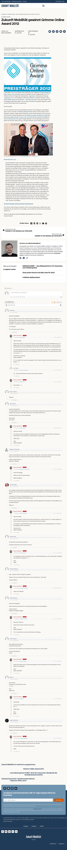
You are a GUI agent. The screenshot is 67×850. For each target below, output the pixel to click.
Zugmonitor (32, 96)
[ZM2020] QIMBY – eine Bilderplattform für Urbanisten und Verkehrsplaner (42, 267)
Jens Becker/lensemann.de (25, 156)
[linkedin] (61, 1)
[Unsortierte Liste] (20, 297)
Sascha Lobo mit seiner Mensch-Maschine (31, 117)
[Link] (24, 297)
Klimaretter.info (13, 118)
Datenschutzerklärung (37, 808)
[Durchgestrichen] (17, 297)
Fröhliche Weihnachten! (31, 277)
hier (21, 811)
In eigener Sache (11, 14)
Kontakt (42, 826)
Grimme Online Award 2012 (33, 769)
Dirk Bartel (23, 337)
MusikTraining (11, 99)
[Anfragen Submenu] (37, 826)
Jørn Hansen (13, 403)
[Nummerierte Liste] (18, 297)
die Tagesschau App (30, 115)
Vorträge (24, 1)
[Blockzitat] (22, 297)
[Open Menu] (43, 6)
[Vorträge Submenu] (29, 826)
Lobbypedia (7, 97)
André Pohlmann (13, 597)
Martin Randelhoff (17, 335)
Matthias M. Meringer (15, 449)
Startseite (3, 14)
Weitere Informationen (7, 821)
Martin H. (12, 677)
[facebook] (56, 1)
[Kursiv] (13, 297)
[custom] (58, 1)
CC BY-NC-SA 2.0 (34, 156)
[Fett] (11, 297)
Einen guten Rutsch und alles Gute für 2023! (39, 272)
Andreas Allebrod (14, 568)
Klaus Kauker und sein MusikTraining (14, 94)
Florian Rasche (24, 661)
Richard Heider (13, 484)
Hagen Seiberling (14, 720)
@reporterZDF (15, 117)
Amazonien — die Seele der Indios (27, 99)
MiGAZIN (26, 111)
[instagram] (59, 1)
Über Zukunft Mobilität (6, 1)
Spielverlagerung (45, 92)
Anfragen (33, 826)
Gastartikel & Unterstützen (17, 1)
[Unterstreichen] (15, 297)
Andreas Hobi (13, 536)
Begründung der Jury (10, 159)
